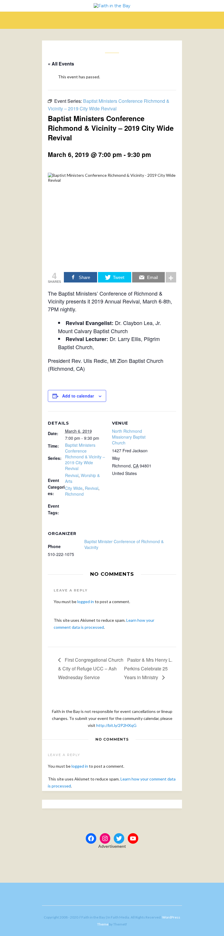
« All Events (61, 63)
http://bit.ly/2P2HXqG (116, 725)
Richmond (74, 494)
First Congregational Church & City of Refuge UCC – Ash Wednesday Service (90, 668)
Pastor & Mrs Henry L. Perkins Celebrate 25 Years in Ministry (148, 668)
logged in (85, 601)
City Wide (74, 488)
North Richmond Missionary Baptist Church (129, 437)
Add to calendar (78, 396)
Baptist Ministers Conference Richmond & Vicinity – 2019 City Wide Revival (85, 456)
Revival (71, 475)
